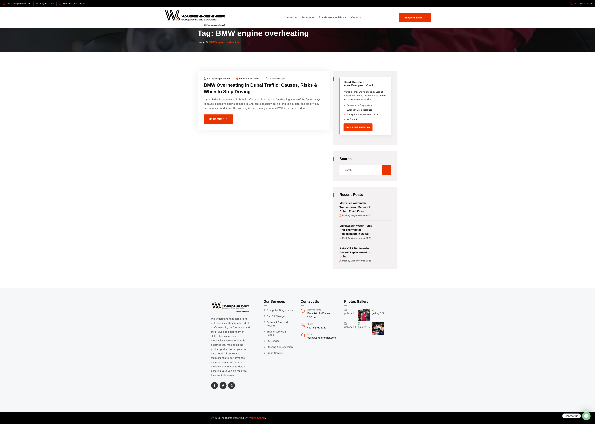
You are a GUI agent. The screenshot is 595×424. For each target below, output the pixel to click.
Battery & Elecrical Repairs (277, 324)
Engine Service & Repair (276, 333)
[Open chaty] (586, 416)
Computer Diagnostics (280, 310)
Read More (216, 119)
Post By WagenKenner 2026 (356, 215)
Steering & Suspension (280, 346)
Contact (356, 17)
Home (201, 42)
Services (307, 17)
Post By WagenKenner (218, 78)
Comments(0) (277, 78)
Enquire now (414, 17)
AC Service (273, 340)
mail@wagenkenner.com (321, 337)
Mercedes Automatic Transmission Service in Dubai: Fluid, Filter (355, 207)
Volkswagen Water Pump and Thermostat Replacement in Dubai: (355, 229)
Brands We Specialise (331, 17)
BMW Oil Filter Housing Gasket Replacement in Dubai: (354, 252)
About (290, 17)
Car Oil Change (275, 316)
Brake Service (275, 353)
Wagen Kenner (256, 417)
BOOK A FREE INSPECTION (358, 127)
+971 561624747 (316, 327)
